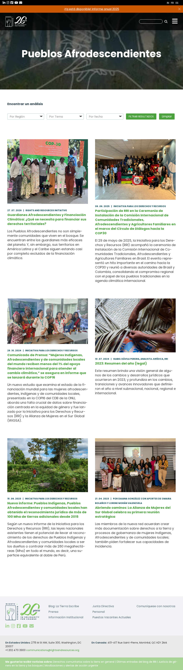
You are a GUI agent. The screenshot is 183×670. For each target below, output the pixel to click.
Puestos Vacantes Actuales (111, 617)
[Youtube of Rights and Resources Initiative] (25, 626)
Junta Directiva (103, 606)
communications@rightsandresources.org (52, 650)
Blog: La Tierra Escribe (63, 606)
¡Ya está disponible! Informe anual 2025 (91, 9)
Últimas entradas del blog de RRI (137, 662)
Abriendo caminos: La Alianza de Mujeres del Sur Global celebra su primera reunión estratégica (132, 512)
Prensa (53, 612)
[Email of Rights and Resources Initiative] (31, 626)
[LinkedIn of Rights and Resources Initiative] (7, 626)
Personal (98, 612)
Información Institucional (65, 617)
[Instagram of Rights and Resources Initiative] (13, 626)
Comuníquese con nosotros (156, 606)
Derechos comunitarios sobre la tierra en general (83, 662)
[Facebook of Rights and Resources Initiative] (19, 626)
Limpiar (167, 116)
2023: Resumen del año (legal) (121, 363)
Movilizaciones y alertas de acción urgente (71, 665)
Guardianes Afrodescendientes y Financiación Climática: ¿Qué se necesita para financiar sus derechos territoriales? (46, 219)
